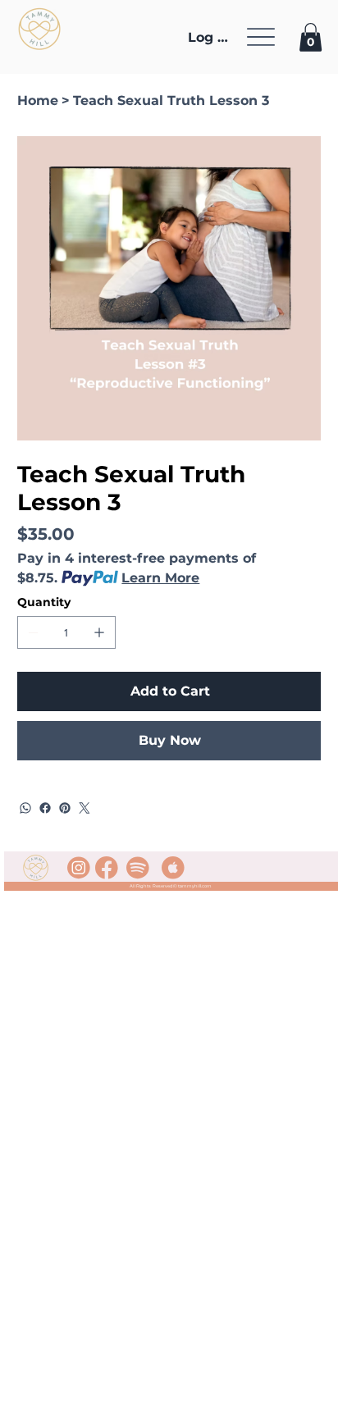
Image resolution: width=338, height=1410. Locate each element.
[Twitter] (84, 808)
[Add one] (99, 632)
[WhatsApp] (25, 808)
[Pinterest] (65, 808)
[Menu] (260, 37)
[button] (310, 37)
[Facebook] (45, 808)
